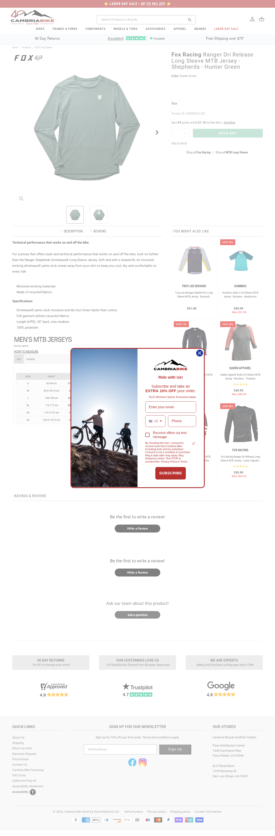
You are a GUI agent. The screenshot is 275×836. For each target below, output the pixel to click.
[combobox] (155, 421)
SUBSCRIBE (170, 473)
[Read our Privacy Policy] (193, 443)
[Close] (199, 353)
